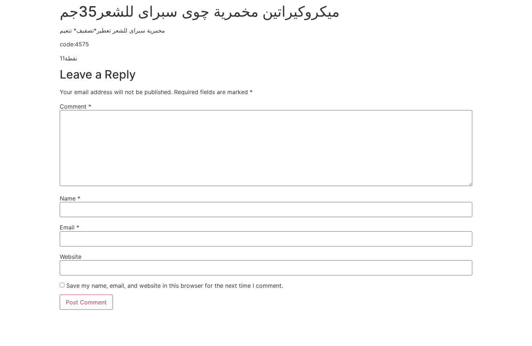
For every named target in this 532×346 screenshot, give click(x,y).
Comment (75, 106)
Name (70, 198)
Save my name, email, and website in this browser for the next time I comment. (174, 285)
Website (70, 257)
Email (69, 227)
